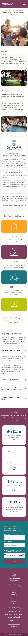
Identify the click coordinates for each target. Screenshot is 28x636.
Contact (14, 603)
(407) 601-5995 (16, 611)
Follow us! (15, 620)
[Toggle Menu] (24, 4)
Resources (14, 601)
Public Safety (14, 599)
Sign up (14, 561)
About (14, 590)
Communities (14, 594)
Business (14, 592)
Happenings (14, 596)
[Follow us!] (11, 620)
